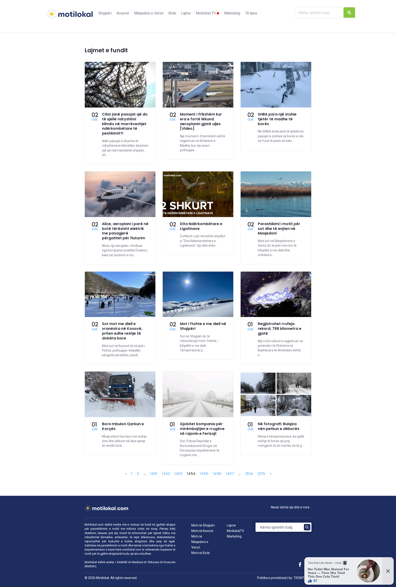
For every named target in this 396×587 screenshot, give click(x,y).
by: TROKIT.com (300, 578)
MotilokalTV (235, 531)
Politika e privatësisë (272, 578)
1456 (217, 473)
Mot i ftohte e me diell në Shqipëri (203, 326)
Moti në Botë (200, 553)
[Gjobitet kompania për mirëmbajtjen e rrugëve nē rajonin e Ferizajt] (198, 416)
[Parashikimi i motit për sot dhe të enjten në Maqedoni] (276, 216)
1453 (178, 473)
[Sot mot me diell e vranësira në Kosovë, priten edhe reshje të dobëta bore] (120, 316)
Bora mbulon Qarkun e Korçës (123, 426)
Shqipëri (105, 13)
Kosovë (123, 13)
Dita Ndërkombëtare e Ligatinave (201, 226)
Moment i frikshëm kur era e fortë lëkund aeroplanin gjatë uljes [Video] (201, 121)
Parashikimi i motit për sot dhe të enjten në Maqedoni (279, 228)
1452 (166, 473)
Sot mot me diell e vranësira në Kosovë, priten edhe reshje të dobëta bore (122, 331)
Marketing (232, 13)
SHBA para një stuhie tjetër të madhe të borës (277, 119)
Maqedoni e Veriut (148, 13)
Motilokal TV (206, 13)
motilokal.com (131, 549)
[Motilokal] (69, 17)
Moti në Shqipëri (203, 525)
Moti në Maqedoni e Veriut (199, 542)
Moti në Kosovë (202, 531)
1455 (204, 473)
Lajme (186, 13)
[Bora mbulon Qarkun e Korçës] (120, 416)
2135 (261, 473)
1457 (230, 473)
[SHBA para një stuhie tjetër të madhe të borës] (276, 106)
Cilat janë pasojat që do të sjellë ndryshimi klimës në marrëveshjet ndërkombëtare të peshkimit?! (125, 124)
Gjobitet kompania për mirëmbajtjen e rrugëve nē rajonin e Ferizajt (202, 428)
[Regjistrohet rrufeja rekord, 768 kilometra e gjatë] (276, 316)
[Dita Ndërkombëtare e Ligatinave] (198, 216)
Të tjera (251, 13)
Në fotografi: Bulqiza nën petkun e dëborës (278, 426)
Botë (172, 13)
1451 (153, 473)
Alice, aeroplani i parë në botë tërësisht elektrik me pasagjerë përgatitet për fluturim (125, 231)
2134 (249, 473)
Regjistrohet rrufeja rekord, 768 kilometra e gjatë (279, 328)
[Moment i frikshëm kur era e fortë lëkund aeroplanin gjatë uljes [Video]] (198, 106)
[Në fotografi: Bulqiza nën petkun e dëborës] (276, 416)
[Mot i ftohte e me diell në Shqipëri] (198, 316)
